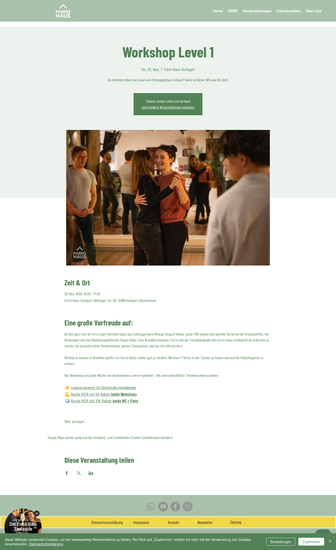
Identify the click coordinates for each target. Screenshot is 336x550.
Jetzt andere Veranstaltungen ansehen (168, 107)
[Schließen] (330, 541)
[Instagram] (188, 506)
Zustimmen (311, 541)
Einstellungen (280, 541)
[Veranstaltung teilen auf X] (78, 473)
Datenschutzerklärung (46, 543)
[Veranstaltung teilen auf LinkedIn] (91, 473)
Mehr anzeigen (74, 421)
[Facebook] (175, 506)
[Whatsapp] (151, 506)
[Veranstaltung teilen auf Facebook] (66, 473)
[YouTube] (163, 506)
